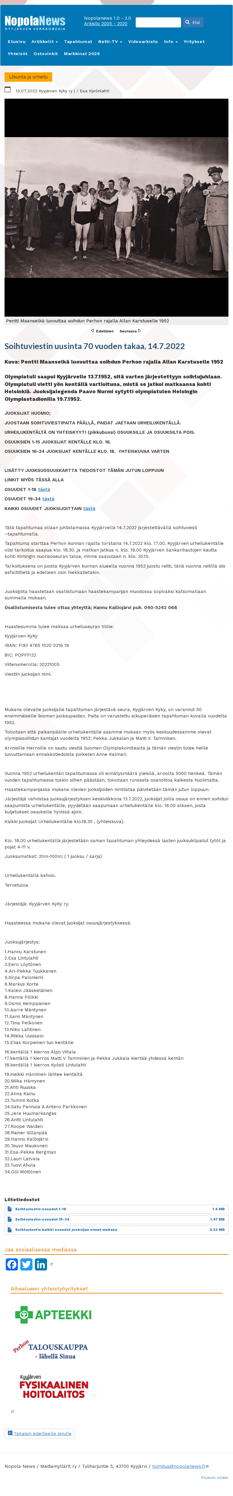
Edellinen (104, 331)
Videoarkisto (143, 41)
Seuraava (128, 331)
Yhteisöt (18, 53)
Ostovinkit (46, 53)
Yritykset (194, 41)
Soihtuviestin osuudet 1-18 (40, 1209)
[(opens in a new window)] (51, 1264)
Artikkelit (43, 41)
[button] (116, 212)
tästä (44, 489)
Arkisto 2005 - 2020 (105, 23)
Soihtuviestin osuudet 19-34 (42, 1219)
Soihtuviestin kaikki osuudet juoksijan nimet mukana (66, 1230)
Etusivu (16, 41)
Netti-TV (108, 41)
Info (169, 41)
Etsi (195, 22)
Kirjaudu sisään (214, 1477)
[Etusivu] (37, 21)
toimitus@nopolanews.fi (178, 1466)
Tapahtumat (78, 41)
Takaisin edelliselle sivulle (42, 1433)
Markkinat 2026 (82, 53)
